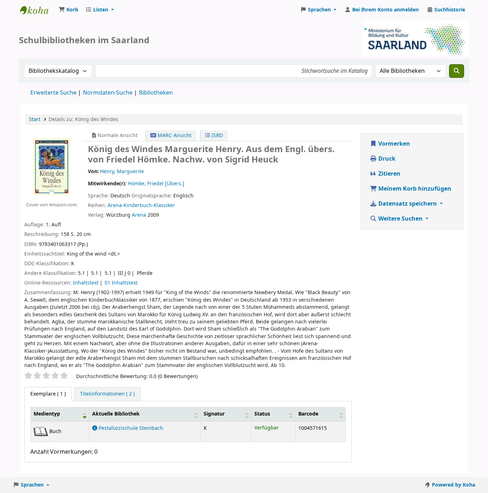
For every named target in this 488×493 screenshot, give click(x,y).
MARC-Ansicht (173, 135)
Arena (139, 215)
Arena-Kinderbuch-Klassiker (141, 205)
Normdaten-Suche (108, 93)
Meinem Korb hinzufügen (414, 189)
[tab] (107, 394)
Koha (38, 10)
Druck (386, 159)
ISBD (216, 135)
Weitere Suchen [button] (400, 219)
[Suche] (456, 71)
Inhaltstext (86, 283)
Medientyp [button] (47, 414)
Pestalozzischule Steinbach (130, 428)
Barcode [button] (308, 414)
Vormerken (393, 144)
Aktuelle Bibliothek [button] (116, 414)
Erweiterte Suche (53, 93)
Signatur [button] (214, 414)
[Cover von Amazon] (51, 166)
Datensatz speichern (407, 204)
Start (34, 119)
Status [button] (262, 414)
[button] (68, 10)
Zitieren (388, 174)
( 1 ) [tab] (48, 394)
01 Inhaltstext (121, 283)
